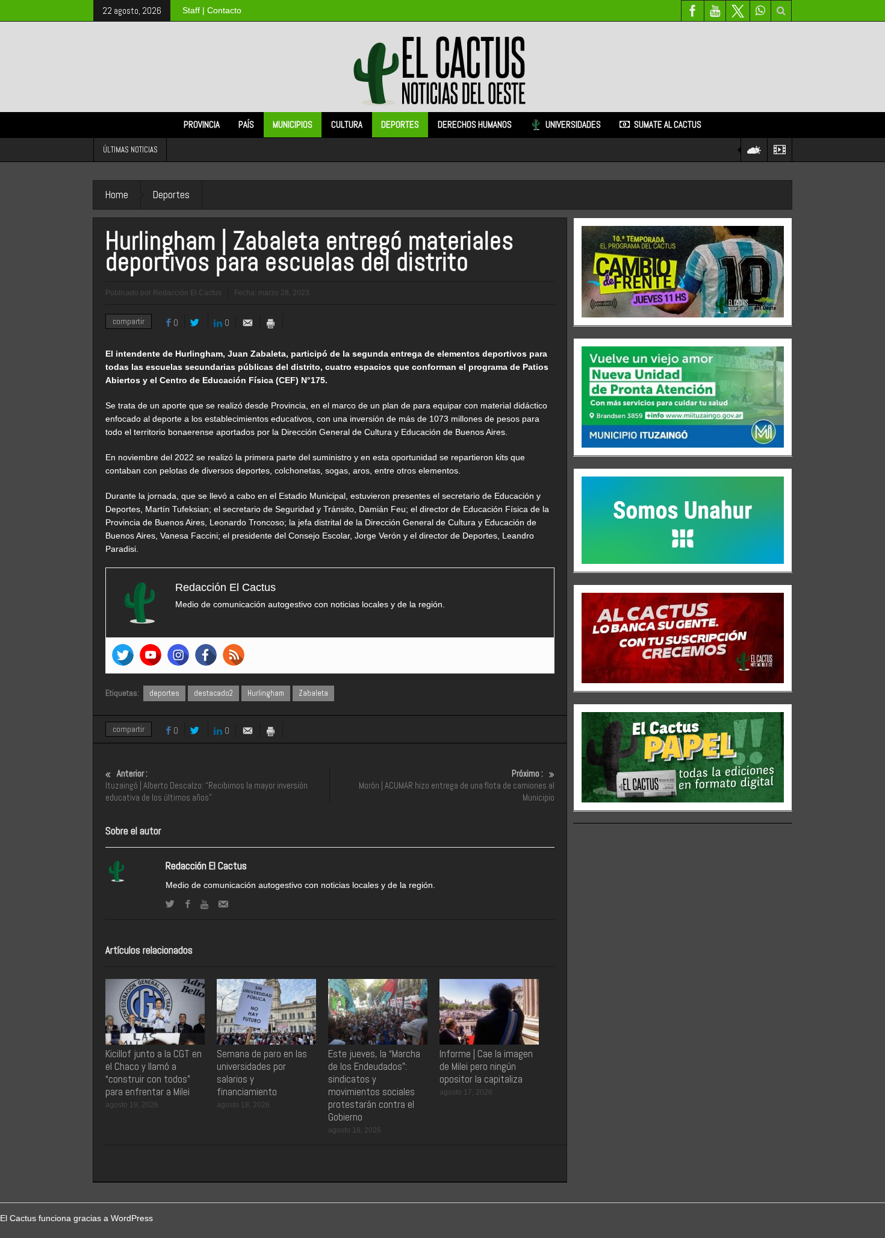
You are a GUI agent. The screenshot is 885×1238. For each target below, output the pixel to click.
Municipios (292, 124)
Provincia (202, 124)
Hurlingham (265, 693)
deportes (164, 693)
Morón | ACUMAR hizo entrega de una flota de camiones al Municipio (456, 785)
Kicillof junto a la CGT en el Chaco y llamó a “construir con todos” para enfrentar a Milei (153, 1072)
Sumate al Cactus (667, 124)
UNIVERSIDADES (573, 124)
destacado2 (213, 693)
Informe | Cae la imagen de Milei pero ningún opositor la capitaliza (486, 1066)
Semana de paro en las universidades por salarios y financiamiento (262, 1072)
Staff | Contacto (211, 10)
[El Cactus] (442, 66)
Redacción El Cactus (206, 866)
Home (116, 194)
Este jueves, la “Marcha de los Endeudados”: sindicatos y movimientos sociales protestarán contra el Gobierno (374, 1085)
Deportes (400, 124)
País (246, 124)
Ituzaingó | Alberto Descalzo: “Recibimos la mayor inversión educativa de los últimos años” (206, 785)
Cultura (346, 124)
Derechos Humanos (475, 124)
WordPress (132, 1218)
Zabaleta (313, 693)
